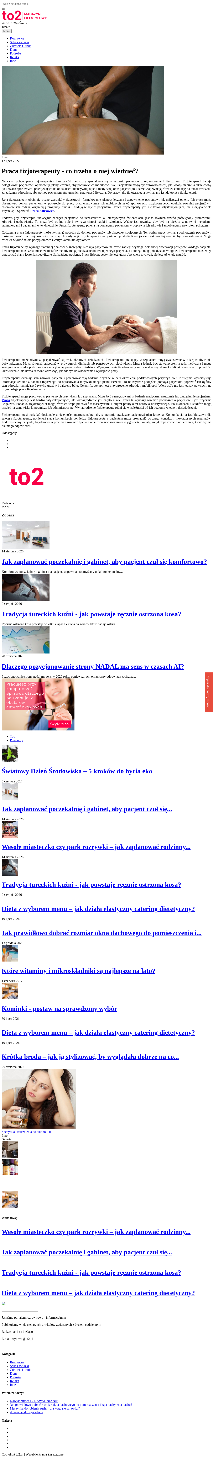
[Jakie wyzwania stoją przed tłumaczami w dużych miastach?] (10, 1156)
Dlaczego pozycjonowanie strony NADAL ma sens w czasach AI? (93, 666)
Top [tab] (12, 736)
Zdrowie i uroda (20, 46)
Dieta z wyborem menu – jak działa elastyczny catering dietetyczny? (98, 908)
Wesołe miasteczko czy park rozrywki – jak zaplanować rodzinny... (96, 846)
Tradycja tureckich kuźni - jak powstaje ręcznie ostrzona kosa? (91, 614)
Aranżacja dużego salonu (26, 1412)
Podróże (15, 53)
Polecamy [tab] (16, 740)
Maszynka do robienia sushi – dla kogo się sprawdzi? (45, 1408)
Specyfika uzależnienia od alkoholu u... (27, 1132)
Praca (6, 400)
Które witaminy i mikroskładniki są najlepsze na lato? (78, 970)
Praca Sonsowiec (42, 211)
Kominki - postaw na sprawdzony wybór (59, 1008)
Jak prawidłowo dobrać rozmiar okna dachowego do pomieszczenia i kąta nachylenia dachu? (71, 1404)
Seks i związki (19, 42)
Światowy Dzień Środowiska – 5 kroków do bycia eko (77, 771)
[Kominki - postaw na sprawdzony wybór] (10, 1206)
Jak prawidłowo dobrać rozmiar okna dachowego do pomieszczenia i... (102, 933)
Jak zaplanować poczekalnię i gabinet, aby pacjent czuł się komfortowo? (104, 561)
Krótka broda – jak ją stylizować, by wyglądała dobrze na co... (90, 1056)
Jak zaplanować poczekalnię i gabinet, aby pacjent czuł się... (87, 809)
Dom (13, 49)
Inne (13, 61)
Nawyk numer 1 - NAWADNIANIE (34, 1401)
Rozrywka (17, 38)
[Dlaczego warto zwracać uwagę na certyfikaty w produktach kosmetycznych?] (10, 1174)
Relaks (14, 57)
